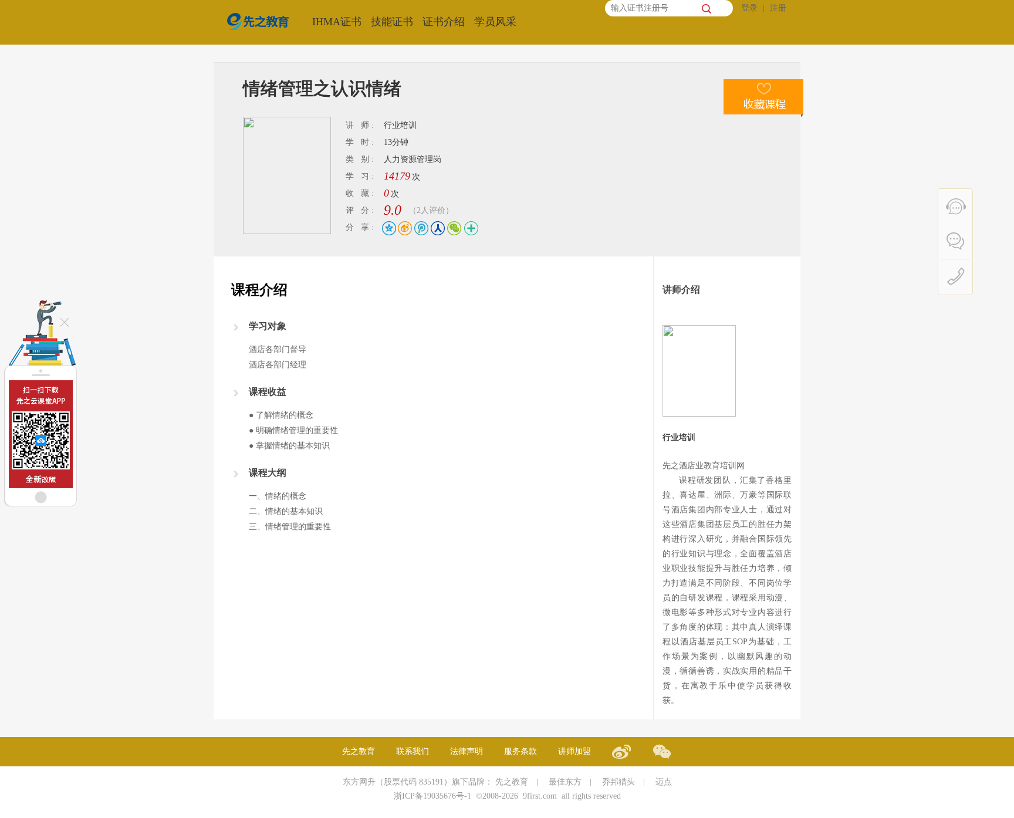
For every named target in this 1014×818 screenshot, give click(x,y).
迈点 (663, 782)
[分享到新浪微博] (404, 228)
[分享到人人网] (435, 228)
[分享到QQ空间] (389, 228)
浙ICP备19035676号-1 (432, 796)
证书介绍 (443, 22)
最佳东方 (565, 782)
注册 (778, 8)
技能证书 (392, 22)
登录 (749, 8)
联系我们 (412, 751)
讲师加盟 (574, 751)
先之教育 (358, 751)
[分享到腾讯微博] (420, 228)
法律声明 (466, 751)
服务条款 (520, 751)
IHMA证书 (336, 22)
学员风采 (495, 22)
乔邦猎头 (618, 782)
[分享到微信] (450, 228)
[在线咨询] (957, 205)
